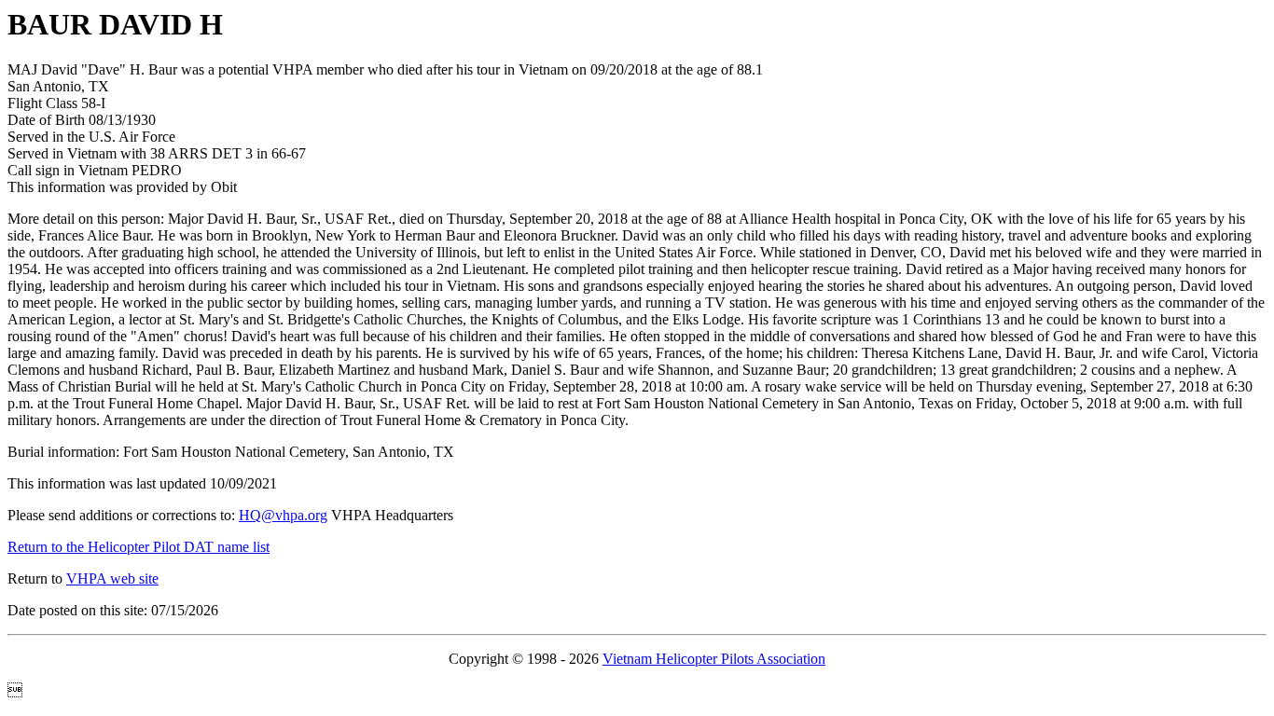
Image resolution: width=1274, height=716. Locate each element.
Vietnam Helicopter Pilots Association (713, 659)
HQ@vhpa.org (283, 515)
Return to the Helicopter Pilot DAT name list (138, 547)
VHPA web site (112, 578)
